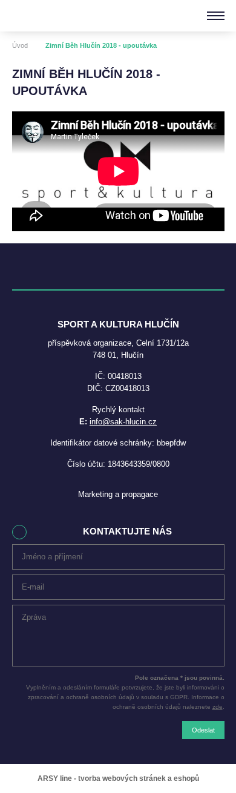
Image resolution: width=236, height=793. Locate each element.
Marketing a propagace (118, 494)
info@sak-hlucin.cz (123, 421)
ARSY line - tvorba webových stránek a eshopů (118, 778)
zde (217, 706)
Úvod (20, 45)
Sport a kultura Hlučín (53, 15)
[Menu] (216, 15)
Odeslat (203, 730)
